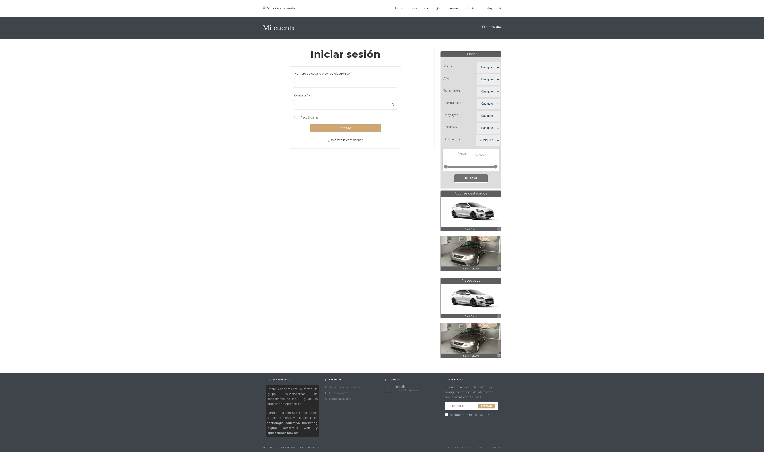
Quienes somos (460, 447)
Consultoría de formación (345, 387)
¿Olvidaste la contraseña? (345, 140)
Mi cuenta (495, 26)
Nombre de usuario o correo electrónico (323, 73)
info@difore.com (407, 390)
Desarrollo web (339, 393)
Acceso (345, 128)
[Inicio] (483, 26)
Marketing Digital (340, 398)
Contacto (482, 447)
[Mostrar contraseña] (392, 104)
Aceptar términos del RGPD (469, 415)
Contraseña (303, 95)
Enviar (486, 405)
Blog (497, 447)
